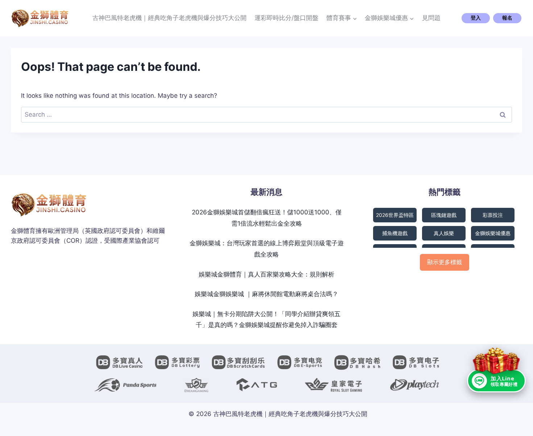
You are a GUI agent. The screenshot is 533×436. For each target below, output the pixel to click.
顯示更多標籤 (444, 262)
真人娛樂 (444, 233)
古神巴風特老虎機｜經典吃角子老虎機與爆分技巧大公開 (169, 17)
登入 (476, 18)
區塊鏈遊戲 (443, 215)
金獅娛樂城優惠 (493, 233)
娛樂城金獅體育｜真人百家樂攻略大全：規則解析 (266, 274)
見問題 (431, 17)
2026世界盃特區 (395, 215)
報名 (507, 18)
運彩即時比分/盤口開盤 (286, 17)
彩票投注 (493, 215)
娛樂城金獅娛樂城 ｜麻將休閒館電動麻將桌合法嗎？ (266, 294)
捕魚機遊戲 (395, 233)
